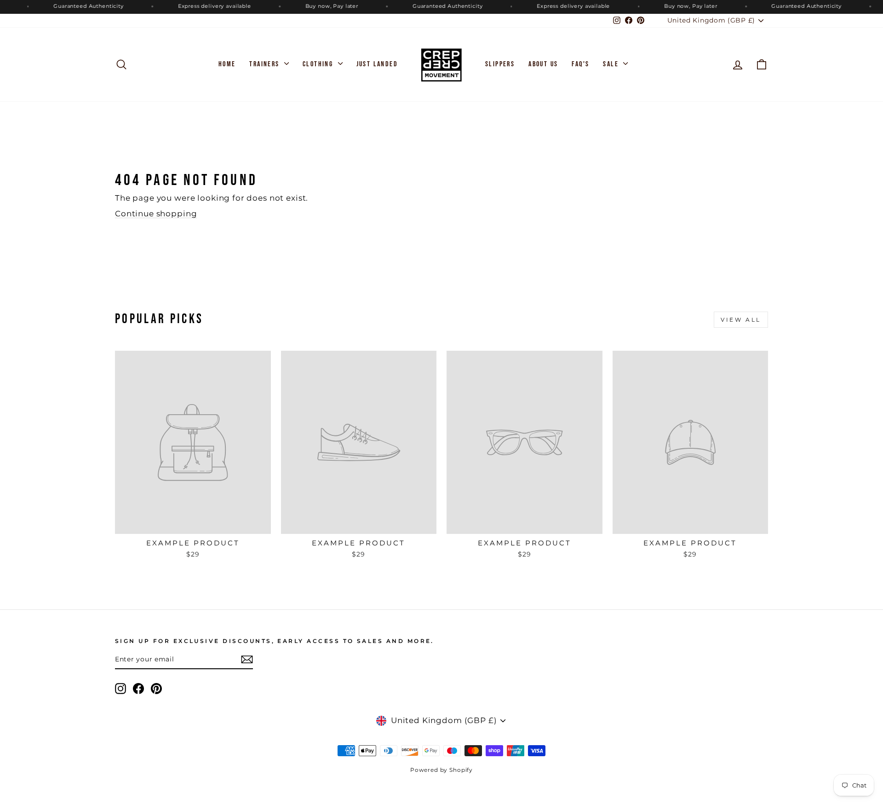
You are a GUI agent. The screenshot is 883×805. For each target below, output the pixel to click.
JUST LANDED (377, 64)
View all (741, 319)
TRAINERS (265, 64)
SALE (612, 64)
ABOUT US (543, 64)
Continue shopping (156, 213)
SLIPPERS (500, 64)
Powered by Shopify (441, 769)
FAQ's (580, 64)
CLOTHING (319, 64)
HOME (227, 64)
